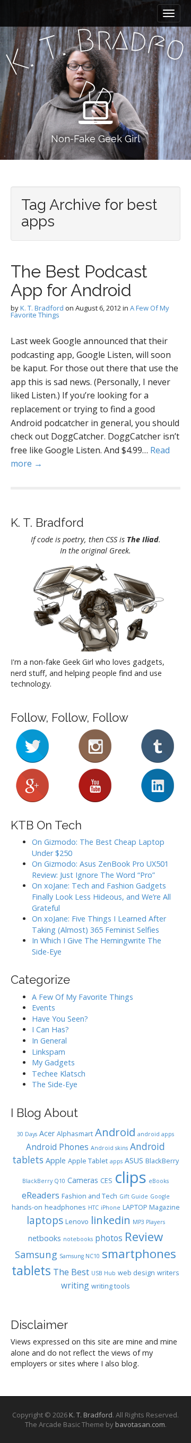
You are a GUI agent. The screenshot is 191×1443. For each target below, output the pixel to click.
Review (144, 1236)
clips (130, 1177)
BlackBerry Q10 (43, 1181)
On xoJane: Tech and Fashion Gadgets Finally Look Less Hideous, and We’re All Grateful (101, 896)
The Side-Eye (54, 1084)
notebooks (78, 1239)
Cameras (82, 1180)
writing (75, 1285)
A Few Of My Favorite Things (82, 997)
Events (43, 1007)
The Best (71, 1272)
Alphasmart (75, 1133)
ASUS (134, 1160)
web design (136, 1272)
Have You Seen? (60, 1019)
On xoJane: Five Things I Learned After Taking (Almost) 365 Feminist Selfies (99, 924)
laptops (45, 1220)
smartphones (139, 1253)
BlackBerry (162, 1160)
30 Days (27, 1134)
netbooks (44, 1238)
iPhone (110, 1207)
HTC (93, 1207)
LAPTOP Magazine (151, 1207)
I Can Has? (50, 1029)
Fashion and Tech (89, 1196)
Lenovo (77, 1221)
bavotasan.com (140, 1424)
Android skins (109, 1148)
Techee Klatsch (58, 1074)
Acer (47, 1133)
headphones (65, 1207)
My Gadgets (53, 1062)
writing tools (110, 1286)
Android (115, 1131)
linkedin (111, 1219)
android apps (155, 1134)
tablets (31, 1270)
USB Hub (103, 1273)
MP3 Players (149, 1222)
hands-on (27, 1207)
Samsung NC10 (79, 1256)
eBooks (159, 1181)
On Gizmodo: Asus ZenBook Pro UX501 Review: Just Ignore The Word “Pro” (100, 869)
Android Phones (57, 1147)
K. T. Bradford (42, 308)
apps (116, 1161)
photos (109, 1238)
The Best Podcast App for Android (79, 281)
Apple (56, 1160)
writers (168, 1272)
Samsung (36, 1254)
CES (106, 1180)
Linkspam (48, 1052)
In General (49, 1041)
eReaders (40, 1195)
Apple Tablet (88, 1160)
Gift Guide (133, 1196)
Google (160, 1196)
